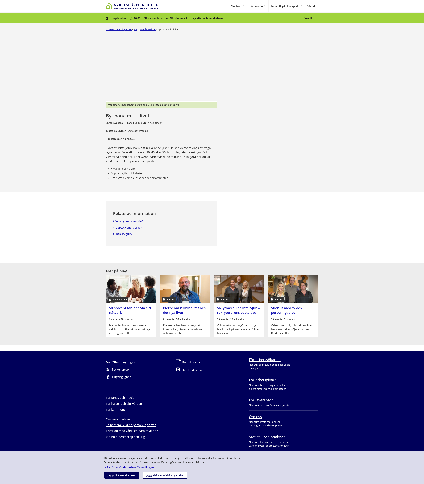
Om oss (255, 416)
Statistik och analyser (267, 436)
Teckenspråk (120, 369)
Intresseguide (124, 234)
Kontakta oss (191, 362)
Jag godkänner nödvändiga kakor (165, 475)
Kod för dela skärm (194, 370)
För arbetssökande (265, 359)
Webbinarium (148, 29)
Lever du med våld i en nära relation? (132, 431)
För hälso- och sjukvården (124, 404)
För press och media (120, 398)
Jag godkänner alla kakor (122, 475)
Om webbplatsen (118, 419)
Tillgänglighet (121, 377)
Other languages (123, 362)
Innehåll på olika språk (285, 6)
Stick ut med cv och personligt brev (286, 310)
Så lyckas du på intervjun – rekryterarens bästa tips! (238, 310)
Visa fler (309, 18)
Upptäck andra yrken (128, 227)
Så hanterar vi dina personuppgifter (131, 425)
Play (136, 29)
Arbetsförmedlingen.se (119, 29)
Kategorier (256, 6)
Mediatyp (236, 6)
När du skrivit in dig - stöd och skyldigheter (197, 18)
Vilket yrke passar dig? (129, 221)
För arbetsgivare (262, 379)
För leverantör (261, 399)
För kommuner (116, 410)
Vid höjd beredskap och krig (125, 437)
